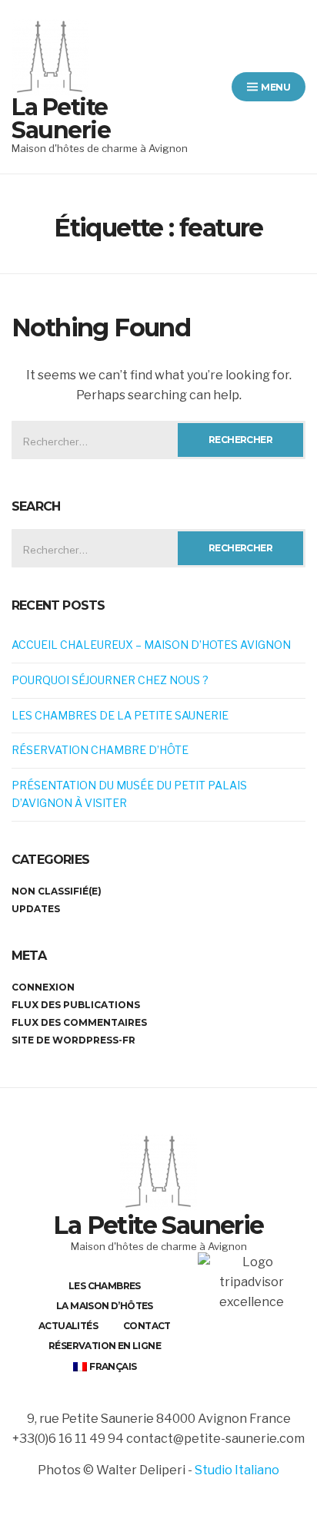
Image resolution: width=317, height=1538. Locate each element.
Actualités (68, 1325)
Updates (36, 909)
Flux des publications (76, 1004)
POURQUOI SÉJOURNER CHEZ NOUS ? (110, 679)
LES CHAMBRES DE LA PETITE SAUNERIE (120, 715)
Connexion (43, 987)
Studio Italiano (237, 1470)
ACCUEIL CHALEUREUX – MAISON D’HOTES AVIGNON (151, 644)
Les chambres (104, 1286)
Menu (274, 87)
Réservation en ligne (104, 1345)
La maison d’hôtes (104, 1305)
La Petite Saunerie (61, 118)
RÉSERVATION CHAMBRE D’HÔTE (100, 749)
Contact (147, 1325)
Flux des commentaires (79, 1022)
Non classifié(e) (57, 891)
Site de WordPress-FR (73, 1040)
